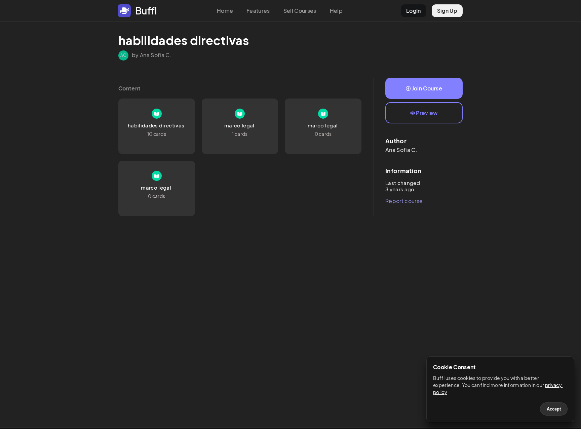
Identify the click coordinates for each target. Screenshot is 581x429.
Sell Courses (299, 10)
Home (225, 10)
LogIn (413, 10)
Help (336, 10)
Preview (427, 112)
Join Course (427, 88)
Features (258, 10)
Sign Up (447, 10)
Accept (554, 409)
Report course (404, 200)
